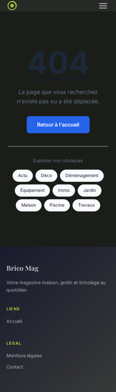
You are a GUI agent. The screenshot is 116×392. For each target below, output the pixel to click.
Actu (22, 175)
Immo (64, 190)
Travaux (86, 205)
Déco (46, 175)
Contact (14, 366)
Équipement (32, 190)
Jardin (89, 190)
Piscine (57, 205)
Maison (28, 205)
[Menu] (103, 6)
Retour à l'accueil (58, 124)
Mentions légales (24, 355)
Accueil (14, 321)
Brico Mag (22, 267)
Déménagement (81, 175)
